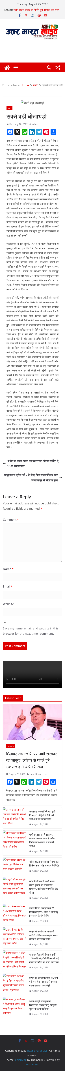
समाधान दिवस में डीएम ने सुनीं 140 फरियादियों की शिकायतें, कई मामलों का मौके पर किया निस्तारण (44, 958)
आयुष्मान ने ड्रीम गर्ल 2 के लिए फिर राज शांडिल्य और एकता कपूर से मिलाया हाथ (31, 477)
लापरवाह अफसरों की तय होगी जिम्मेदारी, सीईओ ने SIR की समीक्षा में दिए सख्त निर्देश (42, 815)
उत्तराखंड (11, 746)
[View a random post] (57, 67)
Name (8, 569)
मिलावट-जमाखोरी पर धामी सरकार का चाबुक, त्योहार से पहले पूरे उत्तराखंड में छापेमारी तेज (31, 760)
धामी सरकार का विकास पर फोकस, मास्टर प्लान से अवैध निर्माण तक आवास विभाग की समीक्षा (42, 840)
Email (8, 586)
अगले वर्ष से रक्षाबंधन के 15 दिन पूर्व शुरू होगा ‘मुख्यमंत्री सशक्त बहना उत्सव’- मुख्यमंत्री (43, 981)
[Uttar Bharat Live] (7, 67)
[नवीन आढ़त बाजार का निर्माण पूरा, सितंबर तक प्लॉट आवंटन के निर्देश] (14, 866)
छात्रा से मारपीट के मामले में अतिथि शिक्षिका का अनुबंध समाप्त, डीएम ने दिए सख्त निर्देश (44, 935)
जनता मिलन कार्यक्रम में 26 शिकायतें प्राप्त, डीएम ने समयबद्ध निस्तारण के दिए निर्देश (43, 911)
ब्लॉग (9, 108)
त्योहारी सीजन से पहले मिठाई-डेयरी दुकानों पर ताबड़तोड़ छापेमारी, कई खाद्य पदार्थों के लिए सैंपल (43, 886)
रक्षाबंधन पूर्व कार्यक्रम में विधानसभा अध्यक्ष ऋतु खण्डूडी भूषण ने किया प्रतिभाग (43, 1004)
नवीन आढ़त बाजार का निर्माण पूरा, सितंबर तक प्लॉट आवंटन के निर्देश (44, 863)
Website (8, 604)
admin (35, 124)
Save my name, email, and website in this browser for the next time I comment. (30, 631)
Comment (11, 520)
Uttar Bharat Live (38, 774)
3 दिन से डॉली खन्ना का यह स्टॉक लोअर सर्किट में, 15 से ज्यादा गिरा (33, 463)
